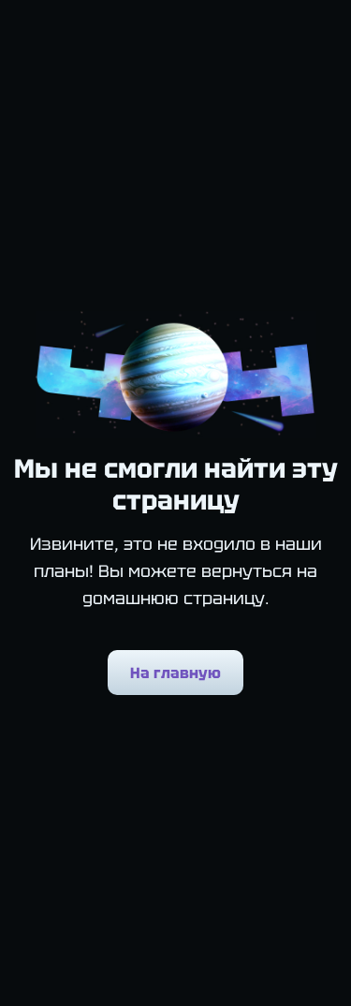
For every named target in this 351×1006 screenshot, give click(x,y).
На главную (175, 673)
